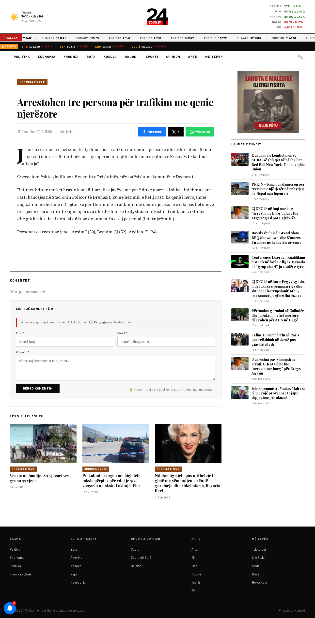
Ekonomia (47, 57)
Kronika (71, 57)
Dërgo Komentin (38, 388)
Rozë (255, 574)
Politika (22, 57)
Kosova (110, 57)
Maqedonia (78, 582)
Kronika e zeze (32, 82)
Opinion (173, 57)
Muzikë (196, 574)
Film (194, 557)
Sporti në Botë (141, 557)
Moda (256, 566)
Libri (194, 566)
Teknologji (259, 549)
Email (122, 333)
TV (193, 591)
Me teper (213, 57)
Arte (192, 57)
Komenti (22, 352)
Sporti (152, 57)
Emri (20, 333)
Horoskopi (259, 582)
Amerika (76, 557)
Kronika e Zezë (20, 574)
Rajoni (131, 57)
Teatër (195, 582)
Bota (91, 57)
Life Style (258, 557)
